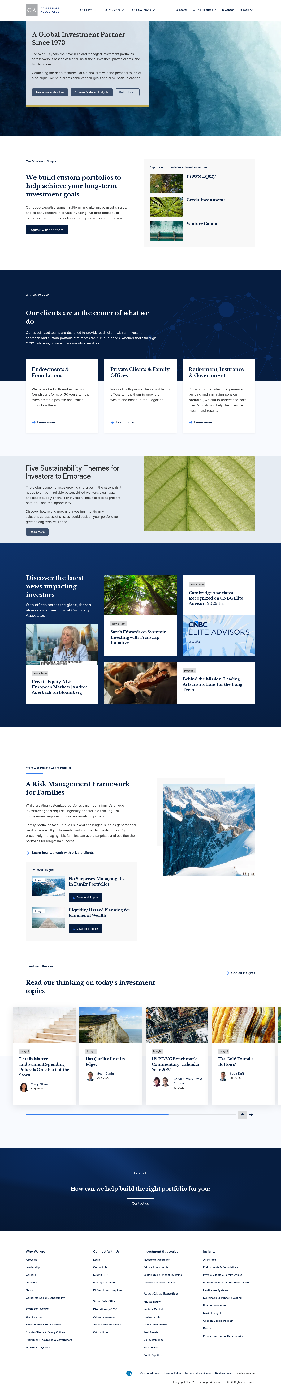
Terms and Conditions (198, 1373)
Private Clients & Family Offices (45, 1332)
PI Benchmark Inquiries (108, 1290)
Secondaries (151, 1348)
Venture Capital (202, 224)
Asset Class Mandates (107, 1325)
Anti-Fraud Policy (150, 1373)
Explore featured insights (92, 92)
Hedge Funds (152, 1317)
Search (183, 10)
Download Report (87, 897)
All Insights (210, 1260)
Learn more (46, 422)
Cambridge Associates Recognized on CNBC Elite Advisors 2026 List (216, 598)
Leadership (33, 1267)
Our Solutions (141, 10)
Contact (229, 10)
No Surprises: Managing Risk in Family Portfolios (98, 881)
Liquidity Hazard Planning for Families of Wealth (99, 913)
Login (96, 1260)
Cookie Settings (245, 1373)
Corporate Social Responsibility (45, 1298)
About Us (31, 1260)
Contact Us (100, 1267)
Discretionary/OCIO (105, 1309)
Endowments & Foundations (43, 1325)
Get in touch (127, 92)
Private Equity (201, 176)
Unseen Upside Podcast (218, 1321)
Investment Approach (157, 1260)
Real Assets (151, 1332)
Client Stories (34, 1317)
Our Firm (86, 10)
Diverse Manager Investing (160, 1283)
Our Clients (112, 10)
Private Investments (156, 1267)
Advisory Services (104, 1317)
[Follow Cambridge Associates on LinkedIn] (129, 1373)
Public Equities (153, 1355)
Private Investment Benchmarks (223, 1336)
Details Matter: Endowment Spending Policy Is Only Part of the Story (44, 1067)
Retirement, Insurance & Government (49, 1340)
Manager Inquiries (104, 1283)
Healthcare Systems (38, 1348)
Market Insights (213, 1313)
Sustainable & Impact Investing (163, 1275)
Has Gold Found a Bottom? (236, 1062)
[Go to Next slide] (251, 1115)
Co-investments (153, 1340)
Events (207, 1328)
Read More (37, 532)
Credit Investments (206, 200)
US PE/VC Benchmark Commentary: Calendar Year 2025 (176, 1064)
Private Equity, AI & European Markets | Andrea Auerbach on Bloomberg (60, 687)
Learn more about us (50, 92)
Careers (31, 1275)
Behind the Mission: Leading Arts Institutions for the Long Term (212, 684)
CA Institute (100, 1332)
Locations (32, 1283)
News (29, 1290)
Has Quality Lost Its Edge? (105, 1062)
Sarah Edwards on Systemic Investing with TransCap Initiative (138, 637)
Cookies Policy (224, 1373)
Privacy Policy (172, 1373)
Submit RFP (100, 1275)
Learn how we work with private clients (62, 852)
